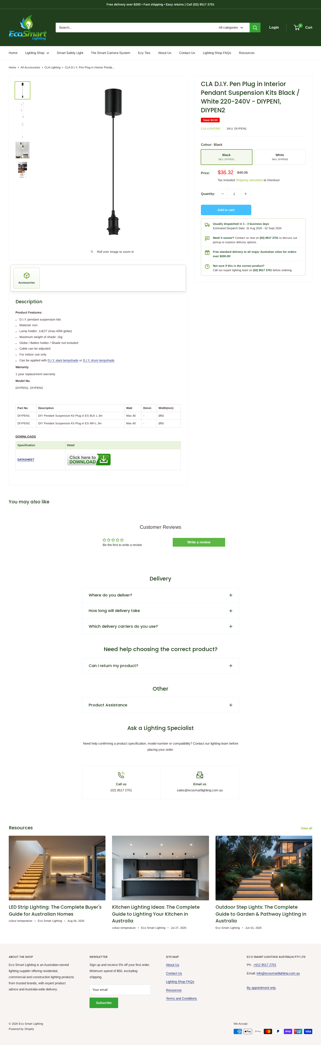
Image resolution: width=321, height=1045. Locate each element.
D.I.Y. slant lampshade (63, 360)
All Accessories (30, 67)
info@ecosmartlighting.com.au (278, 973)
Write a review (198, 542)
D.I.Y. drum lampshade (98, 360)
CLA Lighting (52, 67)
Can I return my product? (113, 665)
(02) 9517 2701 (269, 237)
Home (13, 53)
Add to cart (226, 210)
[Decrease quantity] (222, 193)
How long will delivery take (114, 610)
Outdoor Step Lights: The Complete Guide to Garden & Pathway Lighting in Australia (261, 914)
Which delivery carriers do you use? (123, 626)
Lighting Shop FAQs (217, 53)
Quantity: (208, 194)
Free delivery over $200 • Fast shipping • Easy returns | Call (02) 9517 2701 (160, 4)
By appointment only (261, 988)
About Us (164, 53)
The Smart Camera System (110, 53)
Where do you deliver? (110, 595)
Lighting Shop (34, 53)
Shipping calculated (249, 180)
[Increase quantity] (245, 193)
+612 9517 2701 (264, 965)
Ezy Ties (144, 53)
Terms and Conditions (181, 998)
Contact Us (187, 53)
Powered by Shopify (21, 1029)
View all (307, 828)
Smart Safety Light (70, 53)
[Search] (255, 27)
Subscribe (104, 1003)
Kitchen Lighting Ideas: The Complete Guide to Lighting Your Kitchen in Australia (156, 914)
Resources (247, 53)
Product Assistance (108, 705)
